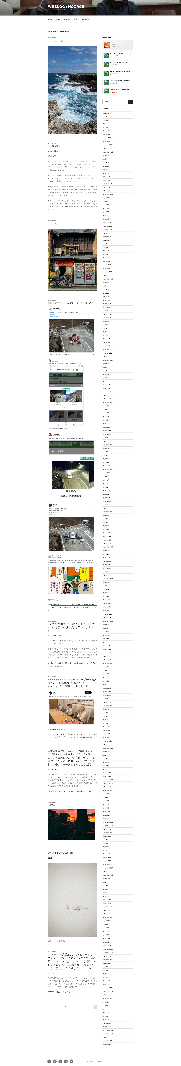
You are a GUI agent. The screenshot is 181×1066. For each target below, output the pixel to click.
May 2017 (105, 483)
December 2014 (107, 568)
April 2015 (105, 554)
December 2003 (107, 1030)
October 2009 (106, 787)
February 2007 (106, 899)
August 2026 (106, 113)
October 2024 (106, 191)
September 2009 (107, 790)
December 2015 (107, 540)
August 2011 (106, 709)
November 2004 (107, 991)
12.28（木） (54, 146)
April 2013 (105, 638)
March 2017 (106, 490)
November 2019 (107, 395)
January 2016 (106, 536)
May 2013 (105, 635)
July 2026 (105, 117)
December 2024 (107, 184)
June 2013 (105, 631)
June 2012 (105, 674)
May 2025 (105, 166)
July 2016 (105, 519)
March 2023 (106, 258)
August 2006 (106, 921)
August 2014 (106, 582)
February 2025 (106, 176)
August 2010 (106, 751)
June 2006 (105, 928)
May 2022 (105, 293)
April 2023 (105, 254)
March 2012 (106, 684)
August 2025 (106, 155)
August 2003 (106, 1044)
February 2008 (107, 857)
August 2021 (106, 321)
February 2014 (106, 603)
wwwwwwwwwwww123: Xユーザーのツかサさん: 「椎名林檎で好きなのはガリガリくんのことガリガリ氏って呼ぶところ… (72, 683)
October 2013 (106, 617)
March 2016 (106, 533)
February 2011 (106, 730)
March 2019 (106, 423)
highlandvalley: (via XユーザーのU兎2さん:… (72, 302)
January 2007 (106, 903)
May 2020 (105, 374)
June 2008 (105, 843)
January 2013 (106, 649)
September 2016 (107, 511)
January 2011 (106, 734)
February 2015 (106, 561)
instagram (67, 19)
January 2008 (106, 861)
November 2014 (107, 571)
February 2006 (107, 942)
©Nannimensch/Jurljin (60, 852)
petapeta (51, 973)
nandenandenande (54, 636)
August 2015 (106, 550)
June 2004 (105, 1009)
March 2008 (106, 854)
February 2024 (106, 219)
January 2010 (106, 776)
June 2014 (105, 589)
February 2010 (106, 772)
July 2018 (105, 452)
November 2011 (107, 698)
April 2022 (105, 296)
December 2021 (107, 307)
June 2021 (105, 328)
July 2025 (105, 159)
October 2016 (106, 508)
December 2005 (107, 949)
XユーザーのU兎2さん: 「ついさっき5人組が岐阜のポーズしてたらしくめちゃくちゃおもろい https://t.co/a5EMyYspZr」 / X (72, 607)
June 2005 (105, 970)
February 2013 (106, 646)
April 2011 (105, 723)
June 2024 (105, 205)
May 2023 (105, 250)
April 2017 (105, 487)
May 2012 (105, 677)
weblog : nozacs (66, 7)
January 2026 (106, 138)
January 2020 (106, 388)
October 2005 (106, 956)
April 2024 (105, 212)
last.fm (76, 19)
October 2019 (106, 399)
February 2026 (106, 134)
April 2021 (105, 335)
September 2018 (107, 445)
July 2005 (105, 967)
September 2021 (107, 318)
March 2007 (106, 896)
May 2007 (105, 889)
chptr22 (69, 992)
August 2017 (106, 473)
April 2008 (105, 850)
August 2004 (106, 1002)
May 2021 (105, 332)
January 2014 (106, 607)
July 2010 (105, 755)
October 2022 (106, 275)
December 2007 (107, 864)
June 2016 (105, 522)
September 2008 (107, 832)
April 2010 (105, 766)
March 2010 (106, 769)
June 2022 (105, 289)
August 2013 (106, 624)
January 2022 (106, 303)
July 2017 (105, 476)
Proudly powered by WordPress (93, 1061)
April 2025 (105, 169)
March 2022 (106, 300)
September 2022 (107, 279)
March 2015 (106, 557)
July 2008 (105, 840)
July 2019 (105, 409)
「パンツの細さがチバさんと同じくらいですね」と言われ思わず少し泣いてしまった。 (72, 627)
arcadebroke (52, 224)
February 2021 (106, 342)
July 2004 (105, 1005)
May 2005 (105, 974)
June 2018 (105, 455)
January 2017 (106, 497)
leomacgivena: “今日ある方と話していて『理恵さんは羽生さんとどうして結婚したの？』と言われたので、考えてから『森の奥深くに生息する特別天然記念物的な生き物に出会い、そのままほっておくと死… (72, 757)
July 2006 (105, 924)
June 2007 (105, 885)
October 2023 (106, 233)
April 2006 (105, 935)
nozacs (114, 44)
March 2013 (106, 642)
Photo (51, 804)
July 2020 (105, 367)
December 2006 (107, 907)
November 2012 (107, 656)
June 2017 (105, 480)
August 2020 (106, 363)
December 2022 (107, 268)
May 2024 (105, 208)
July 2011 (105, 713)
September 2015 (107, 547)
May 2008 (105, 847)
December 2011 (107, 695)
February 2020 (106, 385)
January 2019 (106, 430)
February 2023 (106, 261)
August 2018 (106, 448)
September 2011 (107, 706)
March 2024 (106, 215)
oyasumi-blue (52, 151)
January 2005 (106, 984)
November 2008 (107, 825)
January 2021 (106, 346)
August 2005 (106, 963)
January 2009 (106, 818)
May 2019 (105, 416)
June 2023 (105, 247)
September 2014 (107, 579)
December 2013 (107, 610)
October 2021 (106, 314)
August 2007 (106, 878)
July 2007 (105, 882)
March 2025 (106, 173)
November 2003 (107, 1033)
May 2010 (105, 762)
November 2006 (107, 910)
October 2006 (106, 914)
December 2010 (107, 737)
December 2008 (107, 822)
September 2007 (107, 875)
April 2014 (105, 596)
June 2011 (105, 716)
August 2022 (106, 282)
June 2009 (105, 801)
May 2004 (105, 1012)
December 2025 (107, 141)
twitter (58, 19)
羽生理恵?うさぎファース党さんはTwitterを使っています (71, 791)
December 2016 (107, 501)
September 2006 (107, 917)
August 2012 (106, 667)
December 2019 (107, 392)
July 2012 (105, 670)
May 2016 (105, 526)
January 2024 (106, 222)
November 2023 (107, 229)
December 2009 (107, 780)
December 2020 (107, 349)
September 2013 (107, 621)
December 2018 (107, 434)
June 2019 (105, 413)
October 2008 (106, 829)
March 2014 (106, 600)
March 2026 (106, 131)
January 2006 (106, 945)
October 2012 (106, 660)
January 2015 (106, 564)
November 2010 (107, 741)
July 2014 (105, 586)
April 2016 (105, 529)
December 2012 (107, 653)
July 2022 (105, 286)
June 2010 (105, 758)
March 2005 (106, 981)
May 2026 (105, 124)
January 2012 (106, 691)
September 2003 (107, 1041)
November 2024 (107, 187)
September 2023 (107, 236)
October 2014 (106, 575)
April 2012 (105, 681)
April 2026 (105, 127)
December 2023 (107, 226)
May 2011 (105, 720)
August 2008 (106, 836)
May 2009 (105, 804)
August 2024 (106, 198)
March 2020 (106, 381)
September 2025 (107, 152)
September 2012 (107, 663)
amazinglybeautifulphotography (59, 41)
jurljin (50, 858)
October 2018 (106, 441)
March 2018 (106, 466)
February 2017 (106, 494)
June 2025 (105, 162)
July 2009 (105, 797)
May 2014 (105, 593)
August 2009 (106, 794)
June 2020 (105, 370)
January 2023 (106, 265)
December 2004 (107, 988)
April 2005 (105, 977)
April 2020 (105, 378)
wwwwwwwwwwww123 (56, 729)
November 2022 (107, 272)
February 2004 (107, 1023)
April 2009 (105, 808)
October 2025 (106, 148)
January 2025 (106, 180)
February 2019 (106, 427)
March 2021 (106, 339)
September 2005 (107, 959)
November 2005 (107, 952)
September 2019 (107, 402)
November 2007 (107, 868)
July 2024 (105, 201)
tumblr (50, 19)
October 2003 (106, 1037)
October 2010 (106, 744)
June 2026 (105, 120)
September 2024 (107, 194)
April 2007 (105, 892)
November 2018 (107, 437)
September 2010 (107, 748)
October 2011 (106, 702)
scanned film (85, 19)
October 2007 (106, 871)
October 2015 (106, 543)
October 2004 (106, 995)
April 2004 (105, 1016)
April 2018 (105, 462)
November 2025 (107, 145)
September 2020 (107, 360)
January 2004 (106, 1026)
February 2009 (107, 815)
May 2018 (105, 459)
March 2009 (106, 811)
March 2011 (106, 727)
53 (76, 1006)
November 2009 (107, 783)
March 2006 (106, 938)
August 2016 (106, 515)
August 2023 (106, 240)
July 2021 (105, 325)
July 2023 (105, 243)
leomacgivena (53, 769)
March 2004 (106, 1019)
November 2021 (107, 310)
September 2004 (107, 998)
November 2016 (107, 505)
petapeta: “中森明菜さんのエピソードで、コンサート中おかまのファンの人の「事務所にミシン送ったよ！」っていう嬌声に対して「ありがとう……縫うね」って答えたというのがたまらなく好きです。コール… (72, 961)
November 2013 (107, 614)
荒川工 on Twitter (56, 992)
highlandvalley (53, 600)
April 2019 (105, 420)
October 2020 (106, 356)
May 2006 (105, 931)
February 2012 (106, 688)
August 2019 (106, 406)
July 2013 (105, 628)
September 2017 (107, 469)
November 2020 (107, 353)
